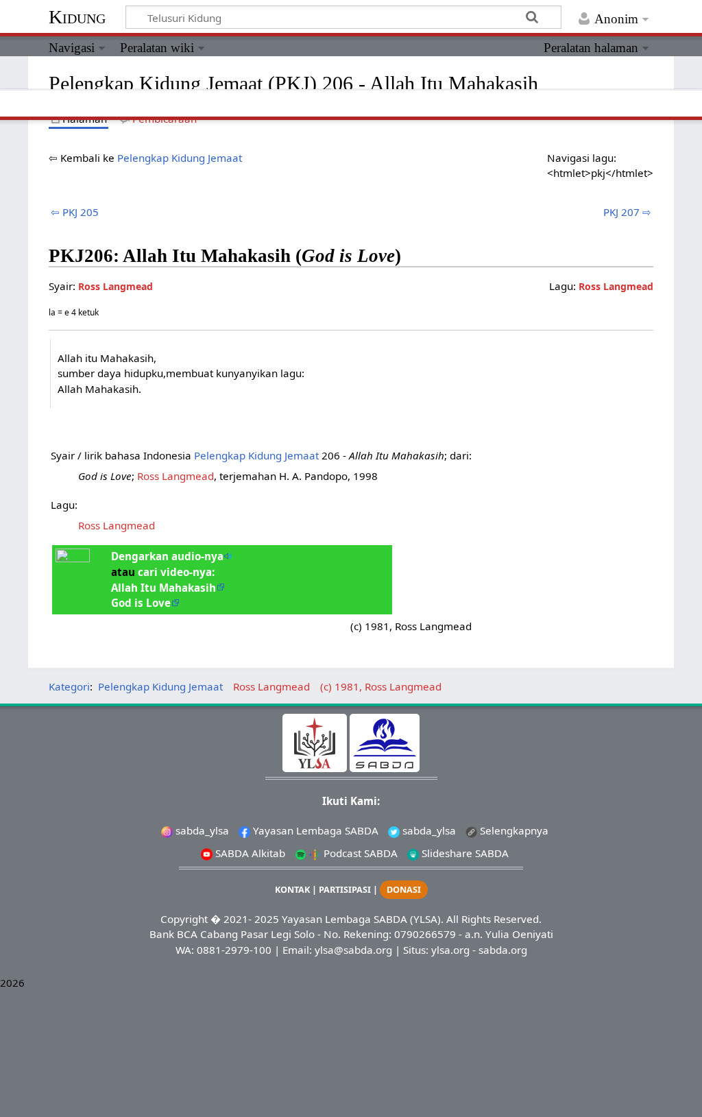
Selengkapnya (512, 830)
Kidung (77, 16)
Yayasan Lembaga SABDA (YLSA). (363, 919)
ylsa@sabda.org (353, 950)
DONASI (404, 890)
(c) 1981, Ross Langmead (380, 686)
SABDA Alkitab (249, 853)
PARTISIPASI (345, 890)
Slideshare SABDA (464, 853)
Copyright (184, 919)
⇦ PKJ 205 (75, 212)
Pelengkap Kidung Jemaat (179, 158)
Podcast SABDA (359, 853)
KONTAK (292, 890)
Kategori (69, 686)
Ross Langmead (616, 286)
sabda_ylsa (201, 830)
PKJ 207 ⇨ (627, 212)
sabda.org (503, 950)
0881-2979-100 (234, 950)
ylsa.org (450, 950)
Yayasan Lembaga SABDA (314, 830)
